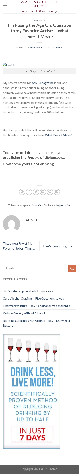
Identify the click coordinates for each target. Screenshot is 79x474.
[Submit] (72, 268)
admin (59, 47)
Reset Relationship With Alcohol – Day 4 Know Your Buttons (36, 323)
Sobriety (39, 20)
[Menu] (5, 6)
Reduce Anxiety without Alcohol (24, 313)
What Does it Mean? (58, 135)
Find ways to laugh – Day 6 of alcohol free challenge (36, 305)
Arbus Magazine (43, 83)
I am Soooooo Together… (59, 246)
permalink (64, 205)
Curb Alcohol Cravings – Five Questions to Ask (33, 298)
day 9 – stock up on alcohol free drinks (28, 291)
